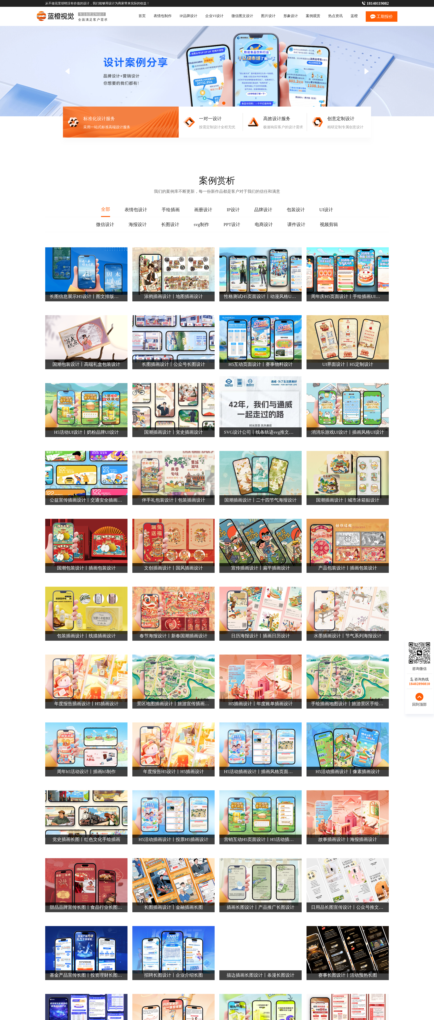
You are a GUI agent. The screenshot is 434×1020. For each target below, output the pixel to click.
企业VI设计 (214, 16)
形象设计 (290, 16)
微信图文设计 (242, 16)
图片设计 (268, 16)
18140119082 (378, 3)
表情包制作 (163, 16)
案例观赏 (313, 16)
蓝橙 (354, 16)
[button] (366, 71)
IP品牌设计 (188, 16)
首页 (142, 16)
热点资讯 (335, 16)
